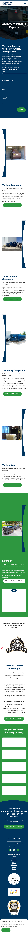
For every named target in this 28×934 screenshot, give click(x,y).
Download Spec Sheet (12, 205)
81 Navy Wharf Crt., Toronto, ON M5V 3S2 (14, 843)
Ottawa (14, 856)
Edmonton (14, 864)
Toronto (14, 858)
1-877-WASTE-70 (14, 838)
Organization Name (8, 80)
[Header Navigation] (25, 3)
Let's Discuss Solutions (14, 826)
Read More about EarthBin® (14, 581)
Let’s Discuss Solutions (14, 718)
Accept (6, 930)
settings (16, 926)
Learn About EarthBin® (10, 611)
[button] (14, 892)
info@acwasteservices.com (14, 841)
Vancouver (14, 860)
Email (4, 89)
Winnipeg (14, 867)
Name (4, 71)
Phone (4, 98)
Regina (14, 869)
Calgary (14, 862)
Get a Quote (21, 611)
